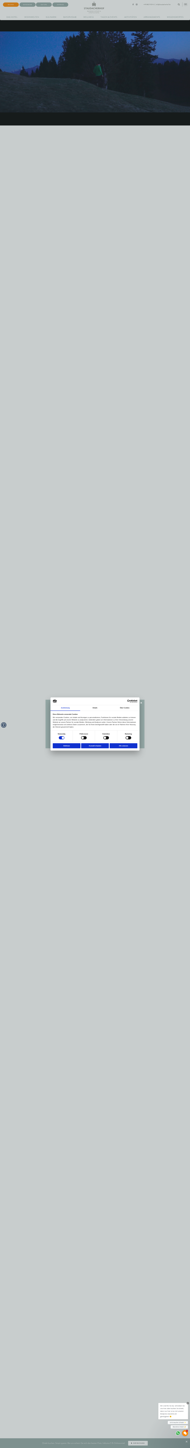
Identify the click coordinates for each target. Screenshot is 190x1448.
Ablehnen (66, 746)
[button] (173, 1411)
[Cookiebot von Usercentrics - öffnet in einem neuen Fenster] (128, 701)
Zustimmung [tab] (65, 708)
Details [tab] (95, 708)
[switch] (84, 737)
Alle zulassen (123, 746)
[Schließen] (141, 703)
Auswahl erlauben (95, 746)
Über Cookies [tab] (124, 708)
